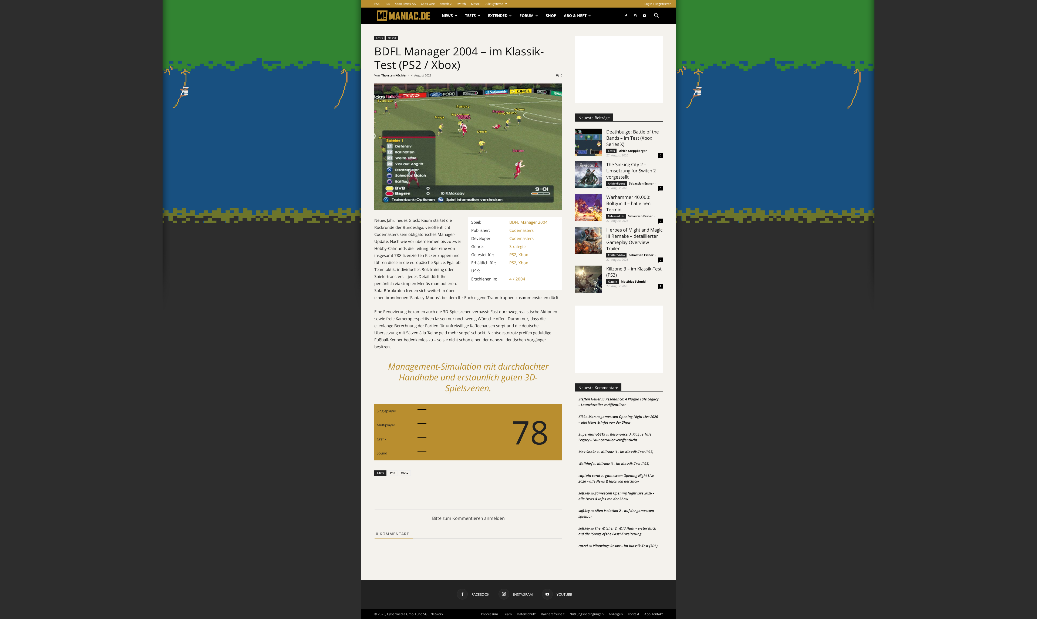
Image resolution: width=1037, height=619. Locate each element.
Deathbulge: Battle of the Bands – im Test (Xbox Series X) (632, 138)
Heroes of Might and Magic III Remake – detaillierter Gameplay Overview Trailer (634, 239)
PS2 (512, 254)
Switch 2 (446, 4)
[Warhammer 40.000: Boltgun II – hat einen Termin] (588, 207)
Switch (461, 4)
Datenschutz (526, 614)
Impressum (489, 614)
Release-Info (616, 216)
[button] (656, 16)
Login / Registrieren (657, 4)
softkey (584, 493)
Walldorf (585, 463)
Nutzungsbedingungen (587, 614)
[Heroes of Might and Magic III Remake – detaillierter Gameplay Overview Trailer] (588, 240)
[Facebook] (626, 16)
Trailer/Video (616, 255)
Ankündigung (616, 183)
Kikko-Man (587, 416)
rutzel (583, 545)
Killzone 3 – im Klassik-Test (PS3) (627, 451)
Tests (470, 15)
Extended (497, 15)
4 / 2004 (517, 279)
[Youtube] (644, 16)
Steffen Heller (589, 399)
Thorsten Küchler (394, 75)
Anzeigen (616, 614)
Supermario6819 (591, 434)
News (447, 15)
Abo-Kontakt (653, 614)
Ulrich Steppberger (633, 151)
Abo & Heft (575, 15)
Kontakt (633, 614)
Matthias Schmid (633, 281)
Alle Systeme (494, 4)
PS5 (376, 4)
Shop (551, 15)
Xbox (523, 254)
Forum (527, 15)
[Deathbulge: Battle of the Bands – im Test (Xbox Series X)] (588, 142)
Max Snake (587, 451)
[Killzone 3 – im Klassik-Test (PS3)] (588, 279)
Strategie (517, 246)
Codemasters (521, 230)
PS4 (387, 4)
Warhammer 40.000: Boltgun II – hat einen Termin (628, 203)
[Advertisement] (619, 69)
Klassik (475, 4)
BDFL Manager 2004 (528, 222)
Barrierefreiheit (552, 614)
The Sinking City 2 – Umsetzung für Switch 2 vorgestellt (631, 170)
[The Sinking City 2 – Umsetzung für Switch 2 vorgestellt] (588, 174)
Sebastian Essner (641, 183)
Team (507, 614)
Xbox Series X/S (405, 4)
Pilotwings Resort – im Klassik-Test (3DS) (625, 545)
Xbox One (428, 4)
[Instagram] (635, 16)
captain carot (589, 475)
